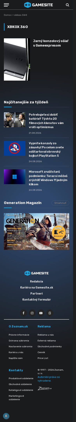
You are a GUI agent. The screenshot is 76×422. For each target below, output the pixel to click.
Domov (8, 15)
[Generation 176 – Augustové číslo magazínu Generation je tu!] (36, 231)
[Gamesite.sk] (38, 5)
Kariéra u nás (16, 352)
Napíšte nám (16, 358)
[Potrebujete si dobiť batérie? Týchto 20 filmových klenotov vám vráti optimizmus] (14, 119)
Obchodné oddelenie (20, 384)
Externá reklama (47, 340)
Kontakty (16, 370)
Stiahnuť (60, 202)
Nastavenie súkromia (20, 346)
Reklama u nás (46, 334)
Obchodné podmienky (50, 346)
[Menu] (6, 5)
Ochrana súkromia (19, 340)
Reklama (44, 326)
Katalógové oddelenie (21, 390)
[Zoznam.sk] (45, 389)
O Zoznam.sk (18, 326)
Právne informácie (19, 334)
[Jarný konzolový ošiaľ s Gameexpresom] (17, 59)
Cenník (41, 352)
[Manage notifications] (6, 416)
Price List (43, 358)
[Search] (67, 5)
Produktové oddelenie (21, 378)
